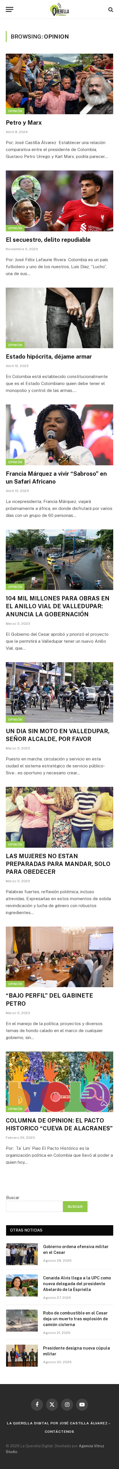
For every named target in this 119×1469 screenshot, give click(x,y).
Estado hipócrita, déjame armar (49, 356)
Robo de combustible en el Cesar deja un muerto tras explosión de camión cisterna (75, 1319)
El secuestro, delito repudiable (48, 239)
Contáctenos (59, 1432)
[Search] (110, 9)
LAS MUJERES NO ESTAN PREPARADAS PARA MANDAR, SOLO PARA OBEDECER (58, 864)
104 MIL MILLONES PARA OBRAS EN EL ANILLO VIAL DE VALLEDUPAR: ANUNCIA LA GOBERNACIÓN (57, 606)
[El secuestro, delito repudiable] (59, 200)
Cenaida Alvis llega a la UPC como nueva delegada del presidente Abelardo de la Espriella (77, 1284)
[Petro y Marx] (59, 84)
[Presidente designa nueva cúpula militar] (22, 1356)
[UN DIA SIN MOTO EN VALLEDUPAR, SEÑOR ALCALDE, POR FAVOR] (59, 692)
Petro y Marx (24, 122)
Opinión (15, 111)
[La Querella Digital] (59, 9)
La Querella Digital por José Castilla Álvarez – (59, 1423)
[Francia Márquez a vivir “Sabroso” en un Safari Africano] (59, 434)
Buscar (12, 1197)
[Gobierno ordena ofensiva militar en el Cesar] (22, 1254)
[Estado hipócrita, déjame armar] (59, 318)
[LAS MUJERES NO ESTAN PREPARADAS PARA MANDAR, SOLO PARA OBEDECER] (59, 817)
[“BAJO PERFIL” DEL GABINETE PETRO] (59, 957)
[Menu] (9, 9)
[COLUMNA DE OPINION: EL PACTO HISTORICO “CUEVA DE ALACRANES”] (59, 1082)
